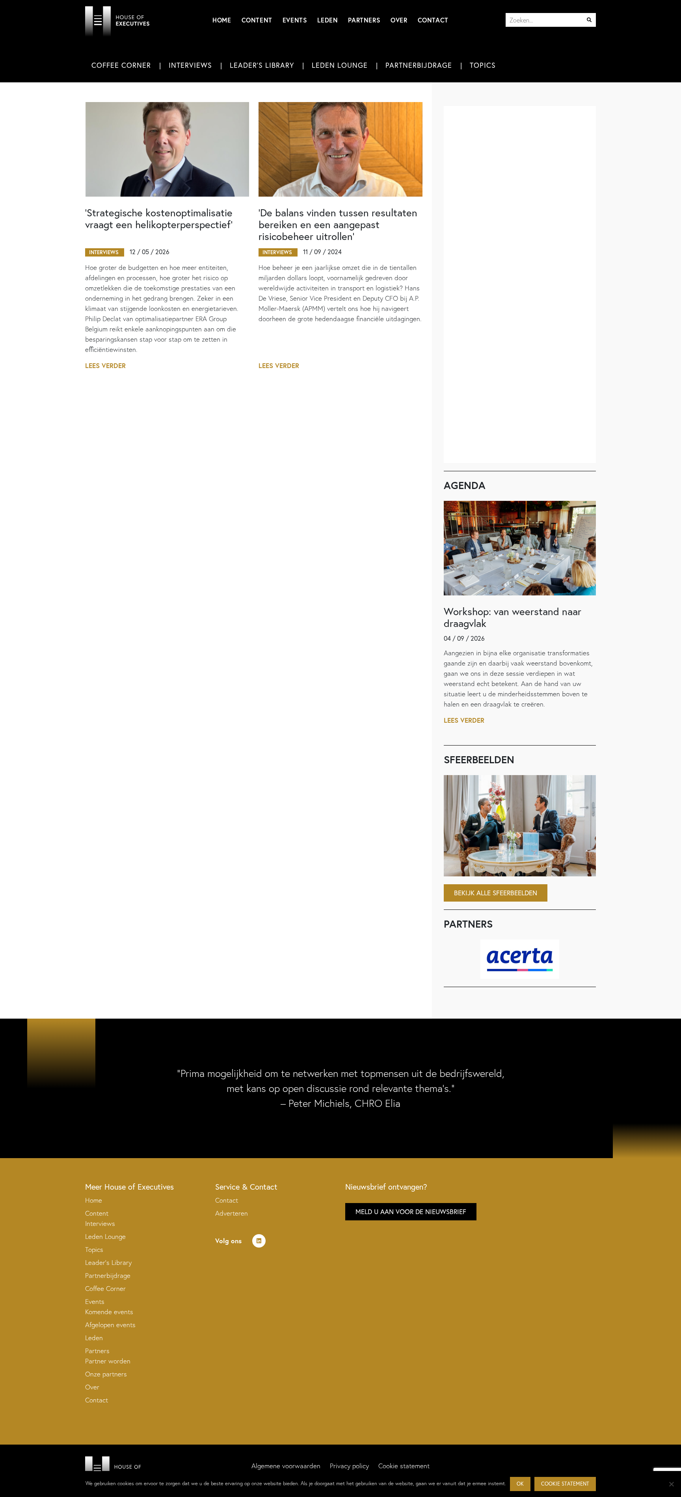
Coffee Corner (121, 65)
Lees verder (105, 365)
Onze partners (106, 1374)
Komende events (109, 1311)
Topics (483, 65)
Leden (327, 20)
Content (257, 20)
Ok (520, 1483)
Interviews (190, 65)
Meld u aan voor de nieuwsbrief (410, 1211)
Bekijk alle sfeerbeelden (495, 892)
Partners (364, 20)
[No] (671, 1484)
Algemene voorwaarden (285, 1466)
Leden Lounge (340, 65)
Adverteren (231, 1213)
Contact (433, 20)
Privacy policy (349, 1466)
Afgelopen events (110, 1324)
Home (221, 20)
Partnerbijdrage (418, 65)
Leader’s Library (108, 1262)
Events (295, 20)
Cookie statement (404, 1466)
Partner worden (107, 1361)
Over (399, 20)
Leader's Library (262, 65)
